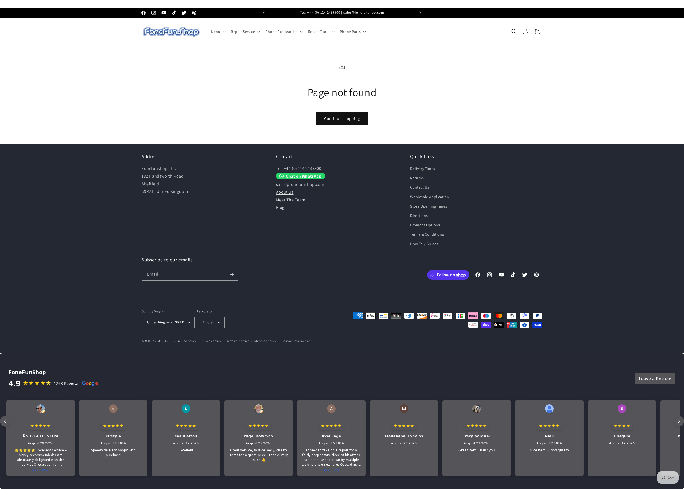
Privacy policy (211, 341)
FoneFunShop (162, 341)
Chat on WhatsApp (304, 176)
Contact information (296, 341)
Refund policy (186, 341)
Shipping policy (265, 341)
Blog (280, 207)
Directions (419, 215)
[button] (218, 31)
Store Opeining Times (428, 206)
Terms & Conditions (427, 234)
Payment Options (425, 224)
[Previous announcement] (264, 13)
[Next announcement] (420, 13)
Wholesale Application (429, 196)
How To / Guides (424, 243)
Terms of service (238, 341)
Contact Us (419, 187)
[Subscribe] (232, 274)
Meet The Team (290, 200)
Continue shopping (342, 118)
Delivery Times (422, 168)
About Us (285, 192)
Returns (417, 177)
